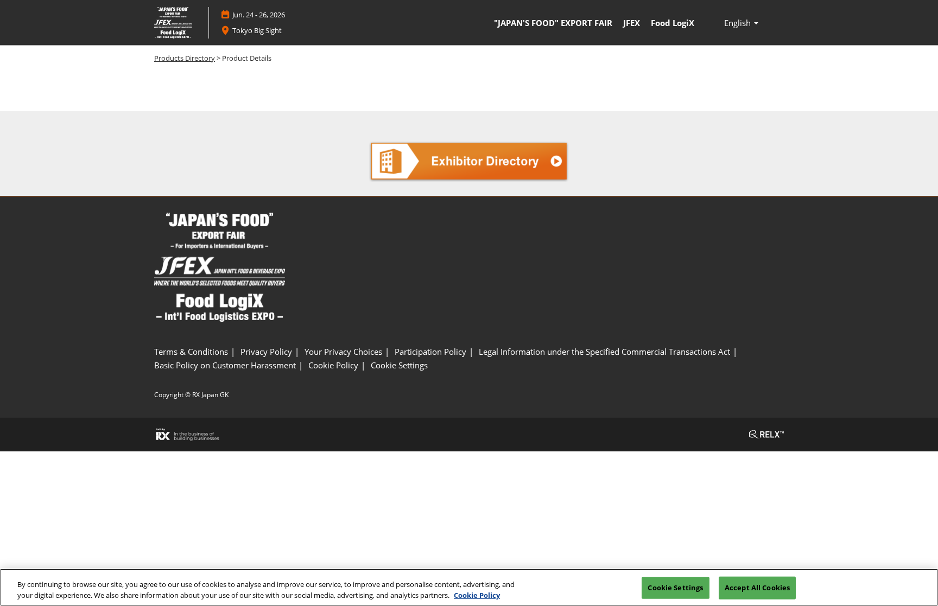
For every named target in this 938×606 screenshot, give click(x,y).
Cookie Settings (675, 587)
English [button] (738, 22)
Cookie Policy (477, 594)
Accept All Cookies (757, 587)
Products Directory (184, 58)
